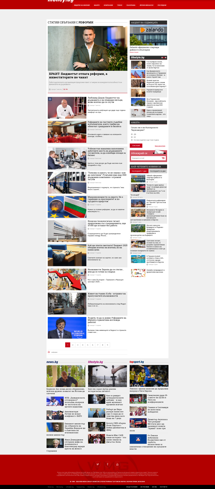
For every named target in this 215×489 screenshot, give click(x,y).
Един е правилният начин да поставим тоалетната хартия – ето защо (156, 113)
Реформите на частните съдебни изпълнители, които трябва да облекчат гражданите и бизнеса (105, 124)
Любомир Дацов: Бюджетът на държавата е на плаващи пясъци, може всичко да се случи (105, 100)
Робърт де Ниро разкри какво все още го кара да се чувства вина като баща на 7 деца (115, 413)
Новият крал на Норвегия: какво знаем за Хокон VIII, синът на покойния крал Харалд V (156, 83)
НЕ (135, 137)
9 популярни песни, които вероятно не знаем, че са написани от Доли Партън (155, 65)
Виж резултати (160, 146)
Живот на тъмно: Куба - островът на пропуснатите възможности (107, 295)
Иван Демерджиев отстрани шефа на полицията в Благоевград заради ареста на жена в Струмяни (66, 445)
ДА (135, 134)
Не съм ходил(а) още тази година (146, 140)
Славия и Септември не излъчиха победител (158, 409)
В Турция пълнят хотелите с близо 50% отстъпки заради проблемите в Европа (155, 259)
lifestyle (137, 57)
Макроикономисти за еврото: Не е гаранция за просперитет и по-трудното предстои (105, 199)
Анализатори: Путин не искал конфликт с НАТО (73, 413)
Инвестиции (134, 52)
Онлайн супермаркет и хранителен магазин (156, 271)
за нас (154, 487)
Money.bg (59, 487)
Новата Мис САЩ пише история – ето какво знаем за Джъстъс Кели (116, 438)
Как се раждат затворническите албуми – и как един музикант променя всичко (115, 400)
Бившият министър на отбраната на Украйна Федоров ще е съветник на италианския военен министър (66, 429)
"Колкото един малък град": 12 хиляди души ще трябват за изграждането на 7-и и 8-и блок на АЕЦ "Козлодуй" (148, 190)
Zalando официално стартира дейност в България (144, 48)
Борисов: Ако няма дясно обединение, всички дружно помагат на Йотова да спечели (66, 391)
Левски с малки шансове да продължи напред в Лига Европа (149, 389)
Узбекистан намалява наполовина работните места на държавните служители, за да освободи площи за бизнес (107, 151)
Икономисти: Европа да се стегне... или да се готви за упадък (106, 270)
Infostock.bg (101, 487)
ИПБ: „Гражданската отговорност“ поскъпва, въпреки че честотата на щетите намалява (75, 402)
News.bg (51, 487)
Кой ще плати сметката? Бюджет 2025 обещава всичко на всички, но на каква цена (107, 247)
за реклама (144, 487)
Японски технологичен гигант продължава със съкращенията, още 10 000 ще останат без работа (107, 223)
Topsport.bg (80, 487)
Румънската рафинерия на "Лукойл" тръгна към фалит (156, 202)
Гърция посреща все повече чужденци (155, 91)
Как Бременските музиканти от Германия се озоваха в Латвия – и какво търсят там (156, 74)
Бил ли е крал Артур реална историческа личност (102, 390)
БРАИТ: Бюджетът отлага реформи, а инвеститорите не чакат (78, 75)
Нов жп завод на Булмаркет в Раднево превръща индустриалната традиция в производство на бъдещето (146, 230)
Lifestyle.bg (70, 487)
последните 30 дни (157, 171)
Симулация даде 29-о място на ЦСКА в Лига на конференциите (158, 398)
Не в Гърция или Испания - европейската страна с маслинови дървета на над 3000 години (156, 103)
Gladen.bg (90, 487)
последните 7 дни (139, 171)
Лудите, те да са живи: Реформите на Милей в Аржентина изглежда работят (107, 320)
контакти (163, 487)
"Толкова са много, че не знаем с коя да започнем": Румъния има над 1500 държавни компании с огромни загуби (107, 176)
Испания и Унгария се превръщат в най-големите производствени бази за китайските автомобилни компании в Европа (148, 215)
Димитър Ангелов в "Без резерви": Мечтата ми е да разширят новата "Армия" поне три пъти (149, 425)
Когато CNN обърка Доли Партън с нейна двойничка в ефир (116, 426)
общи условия (131, 487)
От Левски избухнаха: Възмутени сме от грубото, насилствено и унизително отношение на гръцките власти (148, 442)
